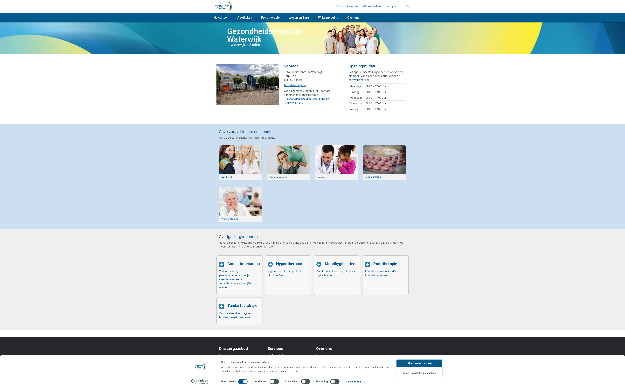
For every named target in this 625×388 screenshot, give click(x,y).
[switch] (274, 381)
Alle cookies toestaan (419, 363)
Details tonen (353, 381)
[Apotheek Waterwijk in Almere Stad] (240, 162)
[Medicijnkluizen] (384, 162)
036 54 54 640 (294, 102)
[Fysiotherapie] (288, 162)
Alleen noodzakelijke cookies (419, 373)
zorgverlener (357, 80)
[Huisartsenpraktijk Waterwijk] (336, 162)
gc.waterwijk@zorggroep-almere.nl (308, 98)
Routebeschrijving (295, 85)
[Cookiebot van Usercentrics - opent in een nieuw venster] (199, 381)
